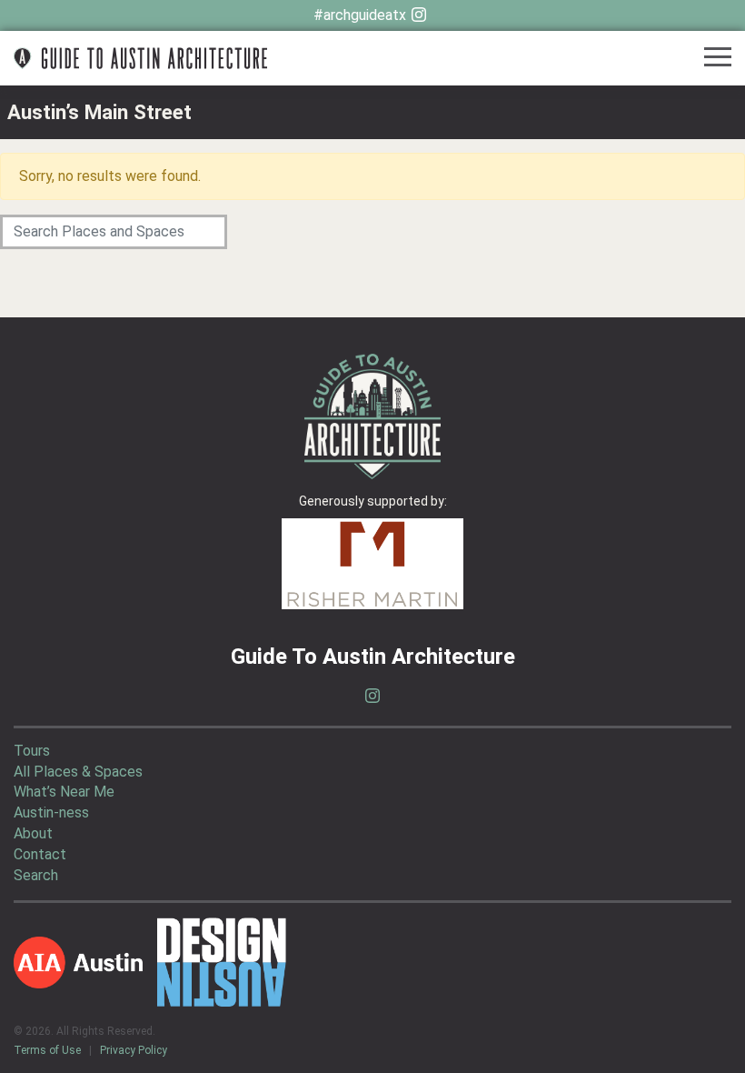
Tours (32, 750)
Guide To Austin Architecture (140, 58)
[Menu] (717, 59)
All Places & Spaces (78, 771)
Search (36, 875)
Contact (40, 854)
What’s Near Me (64, 791)
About (33, 833)
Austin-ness (51, 812)
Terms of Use (47, 1050)
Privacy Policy (133, 1050)
